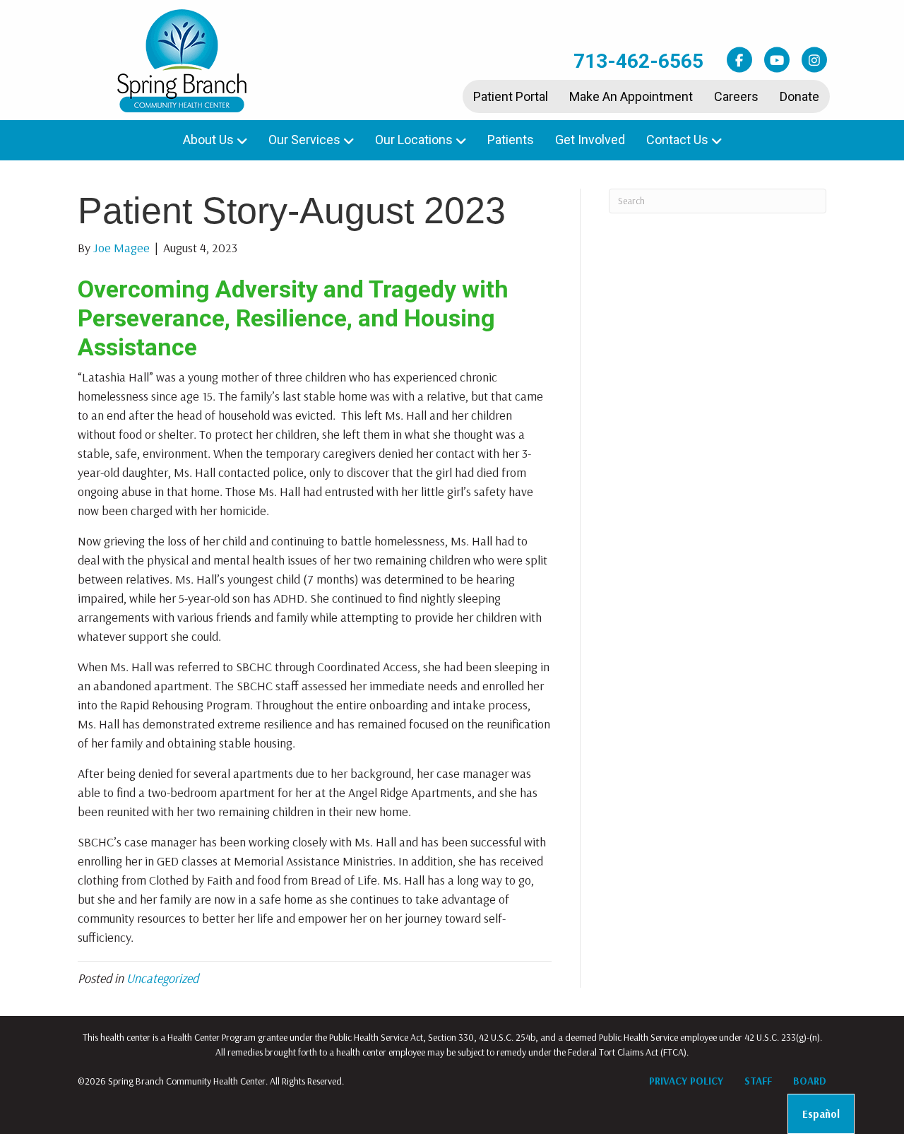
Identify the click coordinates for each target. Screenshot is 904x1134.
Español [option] (821, 1114)
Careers (736, 96)
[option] (821, 1113)
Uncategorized (162, 978)
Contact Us (677, 139)
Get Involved (590, 139)
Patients (510, 139)
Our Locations (414, 139)
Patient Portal (510, 96)
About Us (208, 139)
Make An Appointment (631, 96)
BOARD (809, 1080)
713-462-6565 (638, 61)
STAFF (758, 1080)
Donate (799, 96)
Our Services (304, 139)
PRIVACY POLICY (686, 1080)
